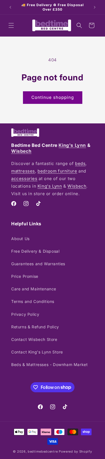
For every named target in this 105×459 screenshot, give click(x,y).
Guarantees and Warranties (38, 263)
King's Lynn (72, 145)
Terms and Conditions (32, 301)
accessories (24, 178)
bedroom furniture (57, 171)
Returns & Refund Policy (35, 326)
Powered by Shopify (75, 451)
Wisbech (21, 151)
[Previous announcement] (10, 7)
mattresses (23, 171)
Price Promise (24, 276)
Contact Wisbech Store (34, 339)
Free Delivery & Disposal (35, 251)
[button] (11, 25)
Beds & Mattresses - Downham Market (49, 364)
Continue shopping (52, 97)
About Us (20, 238)
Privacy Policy (25, 314)
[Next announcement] (94, 7)
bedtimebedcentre (43, 451)
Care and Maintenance (33, 288)
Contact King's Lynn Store (37, 352)
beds (80, 163)
